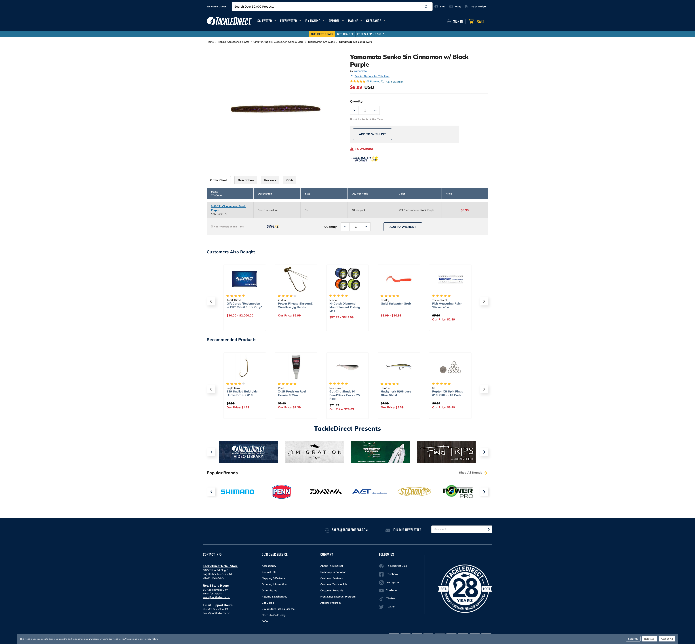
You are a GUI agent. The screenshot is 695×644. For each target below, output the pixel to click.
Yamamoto (360, 71)
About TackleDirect (331, 565)
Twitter (390, 606)
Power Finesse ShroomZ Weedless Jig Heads (244, 305)
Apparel (334, 20)
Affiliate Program (330, 602)
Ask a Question (394, 81)
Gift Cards (268, 602)
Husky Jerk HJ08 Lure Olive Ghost (344, 393)
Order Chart (218, 180)
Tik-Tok (390, 598)
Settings (633, 638)
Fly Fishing (312, 20)
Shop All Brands (471, 472)
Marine (353, 20)
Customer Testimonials (333, 584)
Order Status (269, 590)
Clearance (373, 20)
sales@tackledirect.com (216, 597)
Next (484, 452)
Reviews (270, 180)
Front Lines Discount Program (337, 596)
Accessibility (269, 565)
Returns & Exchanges (274, 596)
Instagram (392, 582)
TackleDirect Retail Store (220, 566)
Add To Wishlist (372, 134)
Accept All (667, 638)
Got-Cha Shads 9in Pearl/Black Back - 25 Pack (293, 395)
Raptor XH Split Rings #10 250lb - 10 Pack (396, 393)
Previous (211, 452)
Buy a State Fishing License (278, 609)
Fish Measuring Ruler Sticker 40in (395, 305)
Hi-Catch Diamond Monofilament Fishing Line (293, 307)
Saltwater (264, 20)
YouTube (391, 590)
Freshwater (288, 20)
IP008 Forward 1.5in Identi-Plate (446, 305)
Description (246, 180)
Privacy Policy (150, 638)
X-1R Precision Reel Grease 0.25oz (240, 393)
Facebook (392, 574)
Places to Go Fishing (274, 615)
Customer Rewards (331, 590)
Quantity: (356, 101)
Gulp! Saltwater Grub (344, 303)
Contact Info (269, 572)
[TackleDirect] (229, 21)
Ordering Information (274, 584)
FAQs (265, 621)
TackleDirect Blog (396, 565)
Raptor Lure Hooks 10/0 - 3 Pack (450, 393)
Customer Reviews (331, 578)
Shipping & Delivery (273, 578)
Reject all (649, 638)
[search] (426, 7)
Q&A (289, 180)
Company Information (333, 572)
